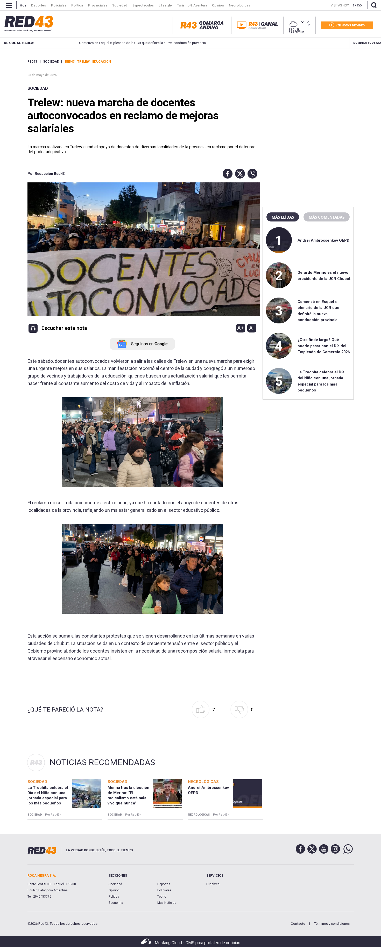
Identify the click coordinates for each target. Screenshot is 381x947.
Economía (116, 903)
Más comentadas (326, 217)
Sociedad (37, 88)
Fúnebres (213, 884)
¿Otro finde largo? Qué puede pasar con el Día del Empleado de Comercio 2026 (324, 345)
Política (114, 896)
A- (252, 328)
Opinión (114, 890)
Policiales (164, 890)
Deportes (163, 884)
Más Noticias (166, 903)
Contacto (298, 924)
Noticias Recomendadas (102, 762)
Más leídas (283, 217)
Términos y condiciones (332, 924)
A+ (240, 328)
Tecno (161, 896)
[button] (226, 174)
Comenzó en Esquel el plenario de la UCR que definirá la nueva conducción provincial (141, 43)
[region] (308, 92)
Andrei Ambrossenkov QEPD (323, 240)
